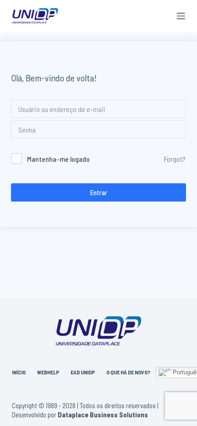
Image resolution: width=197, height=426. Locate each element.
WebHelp (48, 372)
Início (19, 372)
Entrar (98, 192)
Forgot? (175, 158)
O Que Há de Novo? (128, 372)
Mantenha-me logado (58, 158)
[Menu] (181, 16)
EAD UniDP (83, 372)
